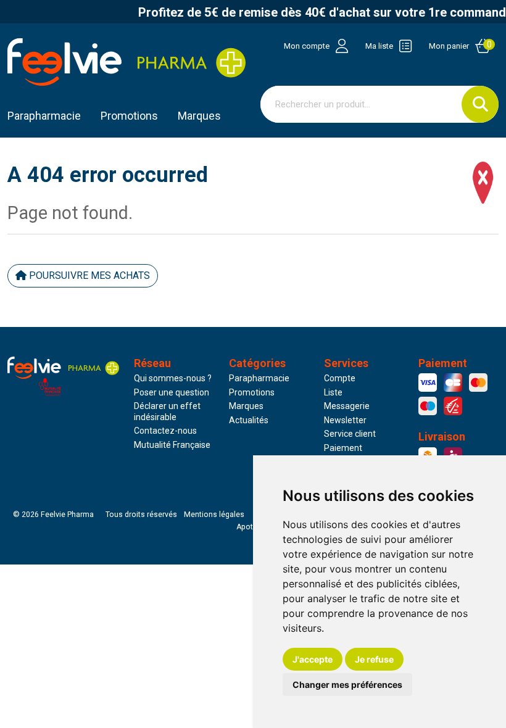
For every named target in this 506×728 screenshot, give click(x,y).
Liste (333, 392)
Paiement (343, 448)
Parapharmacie (44, 115)
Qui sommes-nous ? (173, 378)
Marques (199, 115)
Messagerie (347, 406)
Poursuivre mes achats (88, 275)
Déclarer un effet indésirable (167, 411)
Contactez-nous (165, 431)
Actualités (248, 420)
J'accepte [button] (312, 659)
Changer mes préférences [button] (347, 684)
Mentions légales (214, 514)
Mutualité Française (172, 445)
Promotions (252, 392)
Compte (339, 378)
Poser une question (171, 392)
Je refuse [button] (374, 659)
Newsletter (345, 420)
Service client (350, 434)
